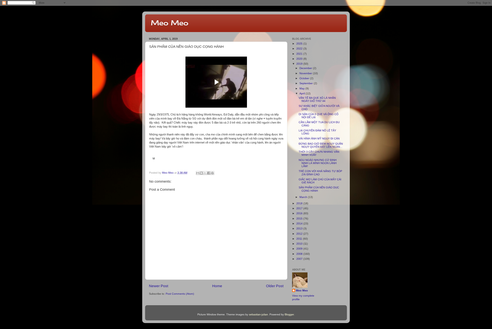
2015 (299, 218)
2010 (299, 243)
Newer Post (158, 286)
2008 (299, 253)
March (303, 197)
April (302, 93)
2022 (299, 48)
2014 (299, 223)
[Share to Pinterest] (212, 173)
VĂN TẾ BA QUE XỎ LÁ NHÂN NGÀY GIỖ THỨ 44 (317, 99)
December (306, 68)
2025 (299, 43)
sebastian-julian (258, 314)
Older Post (274, 286)
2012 (299, 233)
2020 (299, 58)
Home (217, 286)
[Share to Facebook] (209, 173)
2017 (299, 208)
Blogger (289, 314)
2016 (299, 213)
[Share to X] (205, 173)
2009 (299, 248)
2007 (299, 258)
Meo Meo (169, 23)
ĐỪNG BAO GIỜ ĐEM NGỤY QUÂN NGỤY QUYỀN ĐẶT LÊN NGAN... (321, 145)
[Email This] (198, 173)
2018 (299, 203)
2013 (299, 228)
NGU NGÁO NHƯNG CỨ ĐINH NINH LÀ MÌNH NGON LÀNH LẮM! (318, 163)
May (302, 88)
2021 (299, 53)
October (304, 78)
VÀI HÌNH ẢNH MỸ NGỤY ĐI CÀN (319, 138)
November (306, 73)
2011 (299, 238)
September (306, 83)
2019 (299, 63)
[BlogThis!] (201, 173)
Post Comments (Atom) (180, 293)
